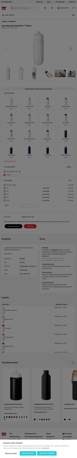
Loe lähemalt (45, 448)
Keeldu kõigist (28, 453)
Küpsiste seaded (11, 453)
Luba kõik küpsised (47, 453)
